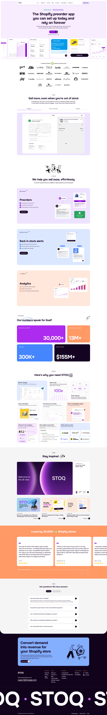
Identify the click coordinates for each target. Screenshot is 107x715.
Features (47, 673)
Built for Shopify (48, 9)
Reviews (53, 682)
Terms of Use (82, 713)
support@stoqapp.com (27, 680)
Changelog (77, 674)
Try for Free (85, 2)
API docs (77, 673)
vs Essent (64, 678)
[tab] (29, 109)
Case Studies (63, 2)
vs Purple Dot (65, 673)
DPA (88, 713)
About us (53, 673)
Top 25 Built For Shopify (58, 9)
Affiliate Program (55, 680)
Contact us (70, 2)
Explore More (24, 212)
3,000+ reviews (56, 34)
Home (38, 2)
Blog (53, 2)
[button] (43, 3)
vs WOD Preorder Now (67, 674)
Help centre (46, 677)
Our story (57, 2)
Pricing (48, 2)
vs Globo (64, 676)
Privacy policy (75, 713)
